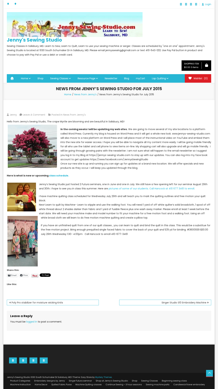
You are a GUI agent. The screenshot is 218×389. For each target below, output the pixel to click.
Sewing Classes (59, 78)
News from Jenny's (74, 114)
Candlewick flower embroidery (189, 384)
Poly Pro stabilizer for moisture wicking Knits (37, 302)
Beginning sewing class (174, 380)
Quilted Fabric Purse (61, 384)
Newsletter (111, 78)
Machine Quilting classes (88, 384)
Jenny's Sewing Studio (34, 40)
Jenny (13, 114)
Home (24, 78)
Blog (126, 78)
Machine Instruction (20, 384)
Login (208, 4)
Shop (40, 78)
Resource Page (86, 78)
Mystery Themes (103, 377)
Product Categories (20, 380)
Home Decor (41, 384)
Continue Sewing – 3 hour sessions (124, 384)
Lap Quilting (159, 78)
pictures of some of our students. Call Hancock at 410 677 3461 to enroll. (152, 188)
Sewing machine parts (157, 384)
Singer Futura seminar (80, 380)
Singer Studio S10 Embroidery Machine (184, 302)
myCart (140, 78)
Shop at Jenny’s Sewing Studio (112, 380)
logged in (31, 321)
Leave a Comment (34, 114)
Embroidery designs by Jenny (49, 380)
